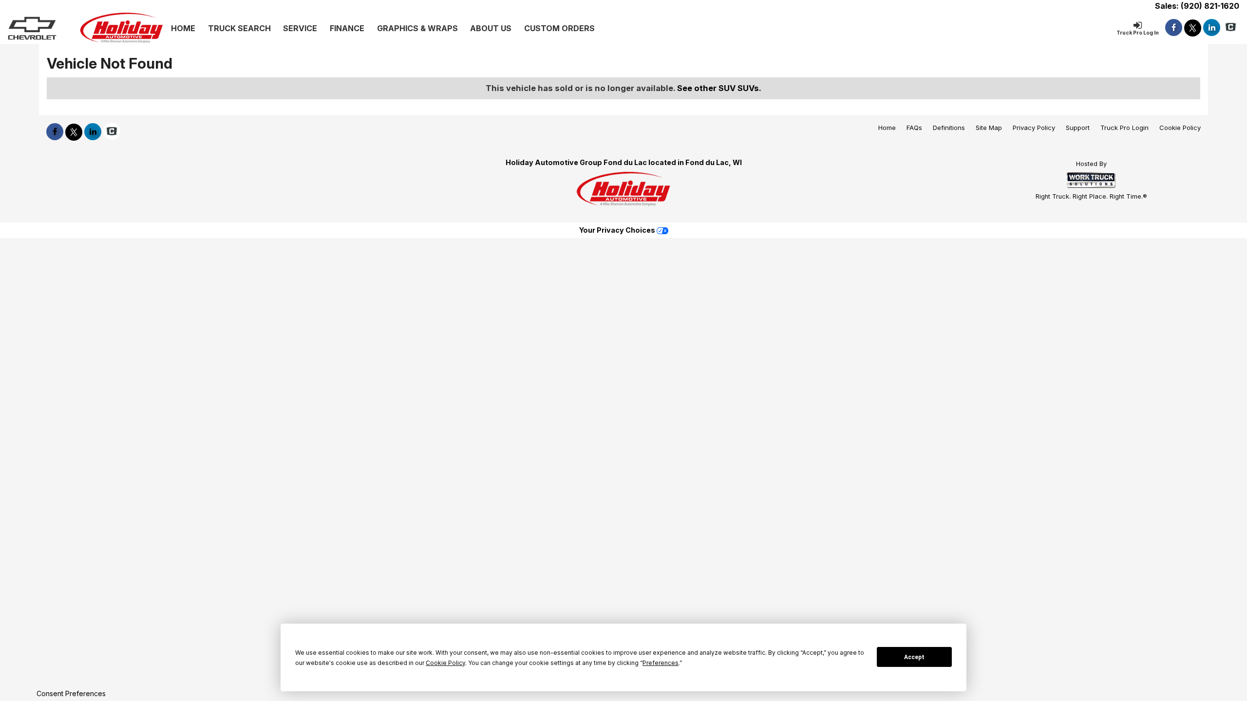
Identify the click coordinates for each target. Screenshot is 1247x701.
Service (300, 28)
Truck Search (239, 28)
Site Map (989, 127)
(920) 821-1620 (1210, 6)
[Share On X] (1192, 27)
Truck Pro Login (1124, 127)
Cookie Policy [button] (445, 662)
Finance (347, 28)
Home (183, 28)
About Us (490, 28)
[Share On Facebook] (1173, 27)
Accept (914, 657)
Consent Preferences (71, 693)
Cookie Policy (1180, 127)
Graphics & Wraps (417, 28)
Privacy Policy (1034, 127)
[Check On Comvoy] (1230, 27)
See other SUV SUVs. (719, 88)
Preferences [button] (660, 662)
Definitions (949, 127)
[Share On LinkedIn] (1211, 27)
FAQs (914, 127)
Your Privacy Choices (618, 230)
